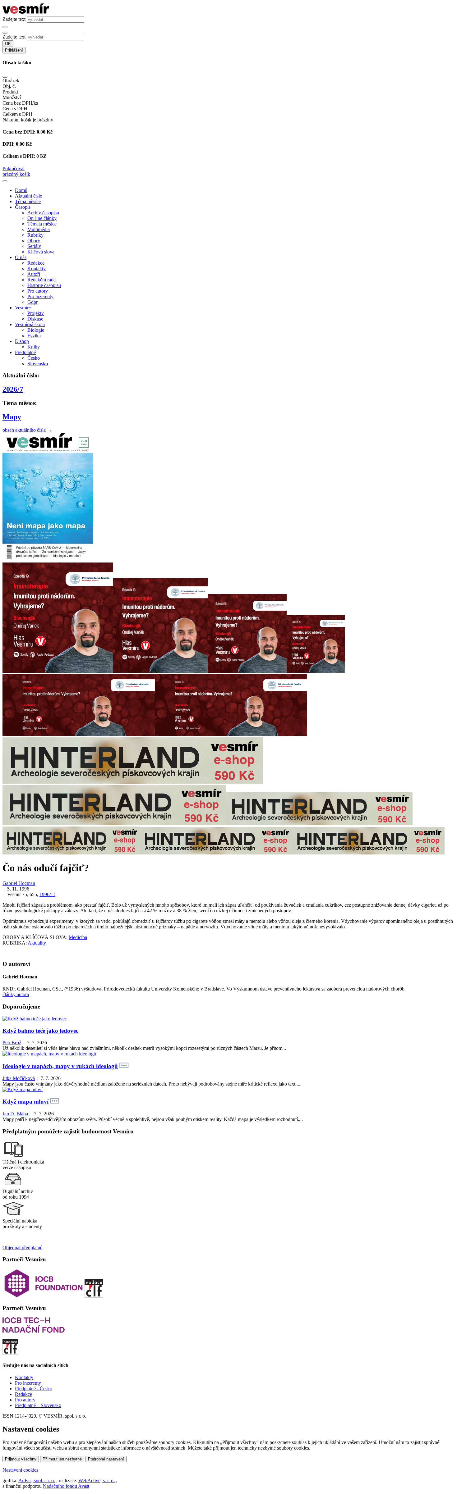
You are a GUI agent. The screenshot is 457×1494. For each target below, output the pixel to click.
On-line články (42, 218)
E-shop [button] (22, 341)
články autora (15, 994)
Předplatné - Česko (33, 1388)
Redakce (35, 263)
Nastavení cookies (20, 1470)
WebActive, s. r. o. (96, 1480)
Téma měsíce (28, 201)
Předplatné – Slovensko (38, 1405)
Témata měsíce (42, 223)
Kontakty (36, 268)
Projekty (35, 313)
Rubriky (35, 235)
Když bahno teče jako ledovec (40, 1030)
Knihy (33, 346)
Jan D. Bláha (15, 1113)
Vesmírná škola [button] (30, 324)
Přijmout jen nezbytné (62, 1459)
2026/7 (12, 389)
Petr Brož (11, 1042)
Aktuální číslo (28, 195)
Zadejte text (13, 19)
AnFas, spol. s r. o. (36, 1480)
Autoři (33, 274)
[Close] (4, 77)
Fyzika (34, 335)
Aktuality (37, 942)
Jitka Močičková (18, 1078)
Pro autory (37, 291)
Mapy (11, 417)
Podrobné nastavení (106, 1459)
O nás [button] (20, 257)
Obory (33, 240)
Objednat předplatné (22, 1247)
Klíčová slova (40, 251)
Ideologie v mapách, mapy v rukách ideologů (60, 1066)
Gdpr (32, 302)
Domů (21, 190)
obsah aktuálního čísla (27, 430)
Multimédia (38, 229)
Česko (33, 358)
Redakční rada (41, 279)
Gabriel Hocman (18, 883)
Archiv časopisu (43, 212)
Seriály (34, 246)
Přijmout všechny (20, 1459)
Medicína (78, 937)
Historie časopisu (44, 285)
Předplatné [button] (25, 352)
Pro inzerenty (40, 296)
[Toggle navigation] (4, 181)
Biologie (35, 330)
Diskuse (35, 318)
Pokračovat (13, 168)
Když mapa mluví (25, 1101)
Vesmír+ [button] (23, 307)
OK (8, 43)
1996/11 (47, 894)
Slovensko (37, 363)
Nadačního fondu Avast (66, 1486)
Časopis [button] (22, 207)
